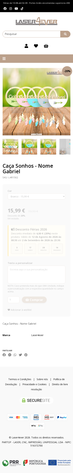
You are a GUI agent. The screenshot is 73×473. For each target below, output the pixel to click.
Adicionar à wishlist (21, 309)
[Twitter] (20, 354)
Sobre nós (42, 379)
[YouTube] (16, 8)
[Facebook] (5, 8)
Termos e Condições (19, 379)
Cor (10, 191)
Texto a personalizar (20, 263)
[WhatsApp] (15, 354)
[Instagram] (10, 8)
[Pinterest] (26, 354)
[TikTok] (22, 8)
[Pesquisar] (65, 34)
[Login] (26, 46)
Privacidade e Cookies (34, 384)
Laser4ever (37, 335)
